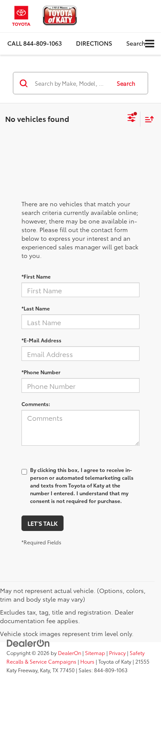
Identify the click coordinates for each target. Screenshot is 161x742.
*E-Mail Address (41, 340)
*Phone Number (41, 372)
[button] (34, 43)
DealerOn (69, 652)
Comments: (35, 403)
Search (126, 83)
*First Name (36, 276)
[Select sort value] (147, 119)
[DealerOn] (28, 642)
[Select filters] (131, 118)
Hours (87, 661)
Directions (94, 43)
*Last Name (35, 308)
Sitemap (95, 652)
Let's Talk (42, 523)
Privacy (117, 652)
